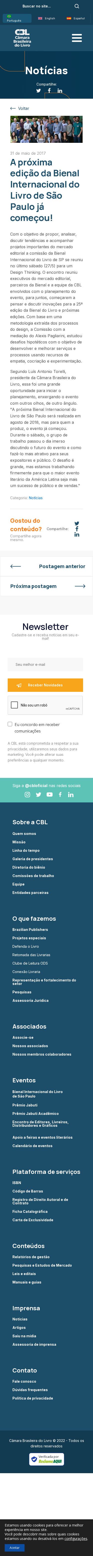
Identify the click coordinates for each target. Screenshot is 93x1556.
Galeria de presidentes (32, 859)
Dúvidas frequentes (30, 1390)
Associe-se (22, 1037)
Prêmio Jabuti (24, 1105)
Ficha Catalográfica (30, 1211)
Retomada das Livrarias (31, 955)
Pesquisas (21, 992)
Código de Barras (27, 1191)
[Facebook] (46, 90)
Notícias (36, 497)
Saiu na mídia (24, 1336)
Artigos (19, 1327)
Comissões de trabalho (33, 876)
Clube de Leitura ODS (30, 963)
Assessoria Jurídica (30, 1000)
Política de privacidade (32, 1398)
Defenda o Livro (25, 946)
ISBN (16, 1183)
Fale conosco (24, 1381)
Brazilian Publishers (30, 929)
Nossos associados (30, 1046)
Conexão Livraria (26, 972)
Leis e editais (24, 1274)
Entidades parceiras (30, 892)
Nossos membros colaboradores (41, 1054)
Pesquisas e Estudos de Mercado (42, 1265)
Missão (19, 842)
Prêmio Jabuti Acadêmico (35, 1113)
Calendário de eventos (32, 1146)
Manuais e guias (26, 1282)
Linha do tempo (26, 850)
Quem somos (24, 833)
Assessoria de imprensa (34, 1344)
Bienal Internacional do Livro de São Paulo (37, 1094)
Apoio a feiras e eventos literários (42, 1137)
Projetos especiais (29, 938)
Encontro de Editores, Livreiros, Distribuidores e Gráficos (40, 1124)
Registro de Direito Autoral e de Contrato (40, 1201)
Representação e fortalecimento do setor (44, 981)
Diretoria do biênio (28, 867)
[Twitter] (36, 90)
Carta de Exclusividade (32, 1220)
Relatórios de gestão (31, 1257)
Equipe (18, 884)
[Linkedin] (57, 90)
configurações (75, 1538)
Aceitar (15, 1548)
